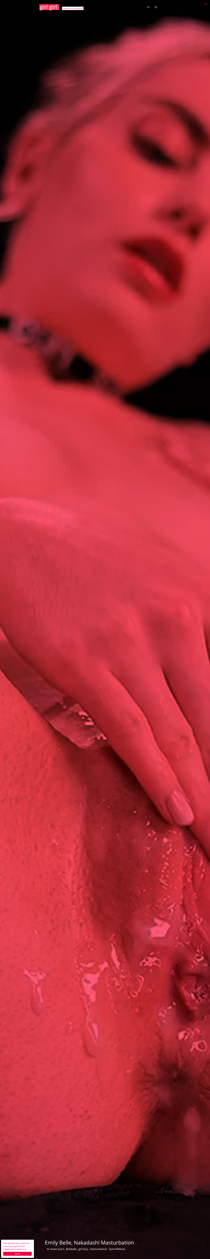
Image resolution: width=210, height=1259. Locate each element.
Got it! (17, 1254)
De (206, 3)
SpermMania (117, 1249)
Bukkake (71, 1249)
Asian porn (57, 1249)
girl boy (83, 1249)
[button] (148, 7)
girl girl (48, 7)
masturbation (98, 1249)
